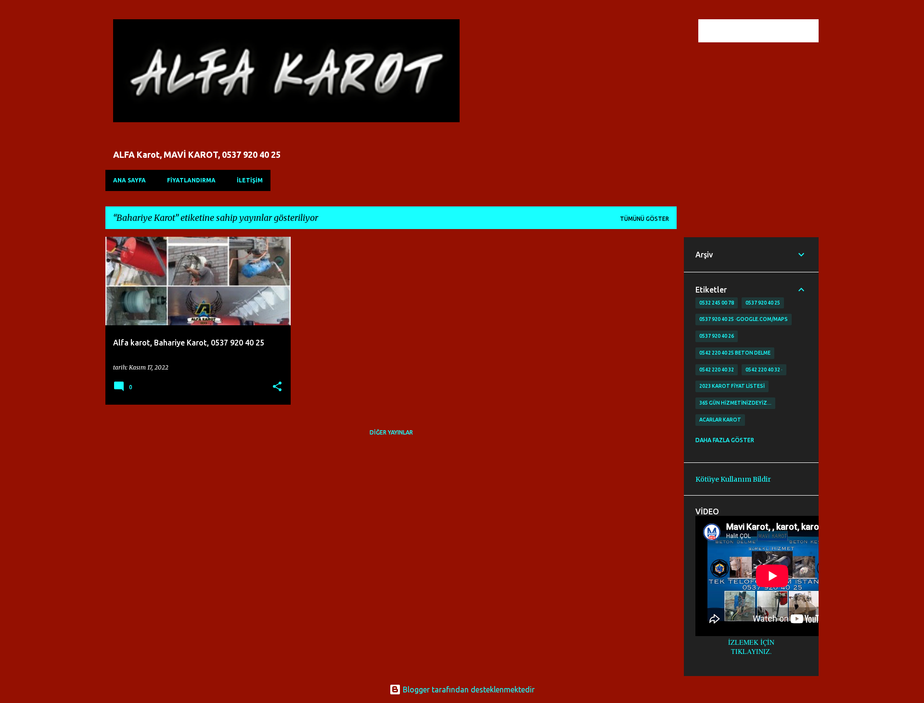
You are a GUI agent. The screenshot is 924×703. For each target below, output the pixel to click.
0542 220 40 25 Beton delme (734, 353)
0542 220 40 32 (716, 369)
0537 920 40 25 (762, 303)
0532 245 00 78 (716, 303)
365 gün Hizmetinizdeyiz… (735, 403)
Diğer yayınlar (391, 432)
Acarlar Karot (720, 419)
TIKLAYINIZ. (751, 651)
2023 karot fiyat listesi (732, 386)
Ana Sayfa (129, 180)
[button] (277, 387)
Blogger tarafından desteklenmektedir (468, 689)
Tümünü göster (644, 219)
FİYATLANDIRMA (191, 180)
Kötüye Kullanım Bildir (733, 479)
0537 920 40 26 (716, 336)
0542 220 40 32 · (764, 369)
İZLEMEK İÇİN (751, 642)
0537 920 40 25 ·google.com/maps (743, 319)
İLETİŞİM (250, 180)
